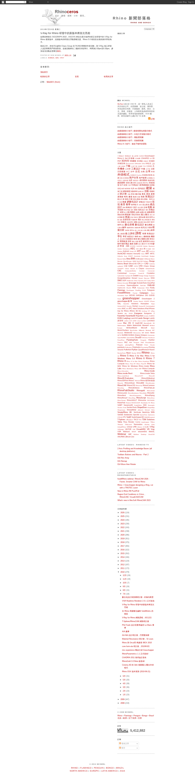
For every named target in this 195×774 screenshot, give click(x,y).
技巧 (121, 185)
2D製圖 (131, 158)
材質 (125, 185)
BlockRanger (127, 261)
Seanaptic (151, 405)
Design (141, 276)
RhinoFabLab (149, 388)
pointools (121, 347)
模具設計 (144, 227)
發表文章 (125, 743)
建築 (149, 188)
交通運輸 (150, 178)
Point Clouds (149, 345)
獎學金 (132, 230)
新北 (151, 215)
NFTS (119, 335)
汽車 (129, 185)
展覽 (153, 194)
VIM (134, 429)
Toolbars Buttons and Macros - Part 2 (132, 454)
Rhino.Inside (149, 371)
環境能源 (123, 241)
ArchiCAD (121, 254)
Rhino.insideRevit (123, 376)
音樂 (129, 194)
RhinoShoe (151, 398)
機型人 (141, 236)
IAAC (124, 308)
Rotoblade (144, 403)
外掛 (153, 171)
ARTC (152, 254)
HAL (119, 304)
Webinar (121, 434)
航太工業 (120, 199)
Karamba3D (130, 316)
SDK (145, 405)
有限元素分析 (131, 183)
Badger (152, 256)
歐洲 (125, 718)
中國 (143, 169)
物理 (122, 188)
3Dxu (143, 163)
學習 (125, 236)
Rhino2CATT (139, 376)
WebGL (152, 431)
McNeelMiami (131, 328)
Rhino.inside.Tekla (147, 373)
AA (148, 244)
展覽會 (120, 197)
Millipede (141, 330)
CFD (140, 266)
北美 (119, 718)
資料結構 (141, 217)
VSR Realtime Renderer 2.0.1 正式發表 (138, 601)
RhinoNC (151, 393)
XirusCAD (151, 434)
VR (148, 429)
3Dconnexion (129, 163)
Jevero (120, 313)
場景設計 (141, 210)
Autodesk (137, 256)
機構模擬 (146, 236)
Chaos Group (149, 266)
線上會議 (121, 234)
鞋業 (144, 234)
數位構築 (149, 225)
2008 (122, 703)
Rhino (146, 352)
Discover (146, 278)
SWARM (147, 417)
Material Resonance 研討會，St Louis (137, 639)
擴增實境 (146, 241)
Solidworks (128, 415)
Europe (94, 771)
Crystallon (151, 273)
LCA (130, 321)
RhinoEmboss (133, 388)
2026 (122, 512)
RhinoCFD (131, 385)
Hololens (134, 304)
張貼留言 (44, 72)
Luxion (119, 323)
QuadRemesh (143, 350)
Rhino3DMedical (148, 378)
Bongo (152, 261)
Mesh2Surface (123, 330)
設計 (135, 207)
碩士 (132, 222)
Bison (153, 259)
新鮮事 (121, 217)
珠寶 (143, 197)
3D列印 (125, 161)
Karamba (121, 316)
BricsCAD (133, 264)
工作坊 (149, 166)
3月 (124, 687)
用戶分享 (133, 177)
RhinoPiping (150, 395)
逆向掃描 (136, 199)
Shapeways (121, 410)
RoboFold (121, 403)
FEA (134, 288)
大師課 (140, 166)
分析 (153, 169)
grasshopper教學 (124, 301)
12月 (125, 575)
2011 (122, 568)
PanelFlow (120, 340)
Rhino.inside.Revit (124, 373)
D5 (131, 276)
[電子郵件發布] (74, 55)
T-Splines (121, 419)
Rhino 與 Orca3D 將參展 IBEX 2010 (137, 643)
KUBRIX (152, 316)
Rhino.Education (122, 371)
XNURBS (121, 437)
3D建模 (133, 161)
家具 (144, 194)
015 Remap (122, 461)
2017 (122, 546)
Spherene (151, 415)
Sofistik (120, 415)
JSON (130, 313)
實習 (118, 222)
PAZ (125, 342)
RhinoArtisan (130, 383)
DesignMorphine (123, 278)
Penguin (136, 342)
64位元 (148, 163)
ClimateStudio (150, 268)
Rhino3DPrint (122, 380)
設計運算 (140, 207)
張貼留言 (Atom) (53, 82)
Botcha (120, 264)
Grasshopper (149, 156)
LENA (134, 321)
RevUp (134, 353)
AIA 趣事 (125, 631)
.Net (126, 158)
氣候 (135, 197)
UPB (134, 427)
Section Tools (121, 407)
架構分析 (141, 191)
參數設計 (142, 202)
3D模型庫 (121, 163)
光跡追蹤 (125, 180)
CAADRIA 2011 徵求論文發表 (134, 657)
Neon (152, 333)
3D (151, 158)
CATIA (136, 266)
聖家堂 (136, 217)
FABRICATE (121, 288)
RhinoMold (142, 393)
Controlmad (122, 273)
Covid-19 (141, 273)
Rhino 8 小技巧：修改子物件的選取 (132, 144)
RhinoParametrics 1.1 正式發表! (135, 654)
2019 (122, 538)
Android (126, 251)
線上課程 (135, 156)
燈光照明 (123, 239)
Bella (124, 259)
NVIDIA (131, 335)
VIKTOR (128, 429)
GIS (146, 295)
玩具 (132, 188)
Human (135, 306)
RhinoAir (120, 383)
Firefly (152, 288)
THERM (137, 422)
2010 (122, 572)
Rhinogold (141, 390)
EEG (153, 280)
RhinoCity (139, 385)
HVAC (119, 308)
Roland (128, 403)
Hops (153, 304)
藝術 (131, 244)
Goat (119, 299)
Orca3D (138, 337)
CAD (146, 264)
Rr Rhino (151, 403)
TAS (140, 419)
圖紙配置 (148, 220)
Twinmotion (138, 424)
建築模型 (126, 191)
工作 (144, 166)
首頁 (77, 76)
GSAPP (146, 301)
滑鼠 (131, 217)
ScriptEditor (138, 405)
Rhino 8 (121, 361)
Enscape (132, 283)
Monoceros (137, 333)
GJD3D (141, 156)
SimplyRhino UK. (124, 412)
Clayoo (141, 268)
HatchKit (126, 304)
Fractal (135, 293)
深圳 (140, 205)
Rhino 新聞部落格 (132, 18)
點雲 (140, 241)
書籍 (130, 197)
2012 (122, 564)
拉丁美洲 (132, 718)
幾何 (147, 210)
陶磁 (128, 210)
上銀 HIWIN (121, 166)
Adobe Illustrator (149, 246)
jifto (126, 313)
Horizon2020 (121, 306)
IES (127, 308)
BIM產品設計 (139, 259)
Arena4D (136, 254)
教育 (122, 204)
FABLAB (151, 285)
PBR (130, 342)
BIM (133, 258)
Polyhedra (136, 347)
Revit (128, 353)
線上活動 (144, 230)
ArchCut (152, 251)
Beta (128, 259)
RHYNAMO (151, 400)
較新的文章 (45, 76)
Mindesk (148, 330)
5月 (124, 680)
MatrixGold (137, 325)
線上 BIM (137, 230)
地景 (130, 180)
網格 (135, 222)
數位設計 (139, 224)
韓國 (136, 241)
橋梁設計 (130, 236)
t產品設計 (129, 419)
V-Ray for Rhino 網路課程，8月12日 (137, 618)
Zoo (132, 437)
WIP (129, 434)
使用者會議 (144, 185)
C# (138, 264)
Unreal (129, 427)
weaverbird (142, 431)
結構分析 (143, 212)
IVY (149, 311)
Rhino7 (131, 380)
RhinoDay (120, 388)
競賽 (136, 244)
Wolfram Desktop (139, 434)
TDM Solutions (148, 419)
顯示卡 (144, 244)
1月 (124, 695)
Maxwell (145, 325)
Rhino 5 (124, 355)
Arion (143, 254)
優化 (139, 239)
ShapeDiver (142, 407)
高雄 (120, 202)
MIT (153, 330)
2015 (122, 553)
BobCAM (140, 261)
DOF (124, 280)
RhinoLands (122, 393)
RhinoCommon (149, 385)
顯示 (139, 244)
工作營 (128, 169)
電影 (139, 220)
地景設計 (136, 180)
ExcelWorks (121, 285)
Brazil (126, 264)
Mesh (153, 328)
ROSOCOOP (135, 403)
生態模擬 (126, 178)
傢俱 (136, 210)
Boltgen (146, 261)
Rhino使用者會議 (147, 380)
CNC (119, 271)
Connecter (151, 271)
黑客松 (137, 215)
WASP (134, 431)
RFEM (139, 353)
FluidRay (138, 290)
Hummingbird (150, 306)
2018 (122, 542)
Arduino (129, 254)
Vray (62, 58)
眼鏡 (124, 207)
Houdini (129, 306)
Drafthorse (130, 280)
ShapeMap (151, 407)
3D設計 (145, 161)
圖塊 (153, 220)
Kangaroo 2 (149, 313)
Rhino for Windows (130, 366)
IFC (130, 308)
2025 (122, 516)
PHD (142, 342)
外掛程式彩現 (147, 175)
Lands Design (143, 318)
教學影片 (134, 205)
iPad (147, 308)
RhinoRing (131, 398)
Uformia (146, 424)
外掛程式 (51, 58)
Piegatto (120, 345)
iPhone (152, 308)
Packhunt (151, 337)
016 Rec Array (123, 458)
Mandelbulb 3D (149, 323)
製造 (145, 222)
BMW (134, 261)
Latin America (109, 771)
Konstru (146, 316)
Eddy (149, 280)
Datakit (135, 276)
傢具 (132, 210)
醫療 (123, 244)
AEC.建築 (139, 249)
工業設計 (120, 156)
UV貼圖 (146, 427)
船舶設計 (129, 207)
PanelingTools (132, 340)
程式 (125, 212)
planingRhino (129, 345)
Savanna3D (128, 405)
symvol (152, 417)
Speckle (136, 415)
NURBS (125, 335)
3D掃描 (140, 161)
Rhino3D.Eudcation (125, 378)
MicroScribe (133, 330)
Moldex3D (128, 333)
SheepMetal (131, 410)
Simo (153, 410)
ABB (127, 246)
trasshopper (145, 422)
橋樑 (136, 236)
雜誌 (127, 244)
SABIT (119, 405)
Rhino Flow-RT (141, 364)
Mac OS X (128, 323)
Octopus (144, 335)
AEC (132, 248)
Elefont (119, 283)
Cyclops (127, 276)
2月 (124, 691)
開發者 (128, 215)
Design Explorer (149, 276)
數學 (124, 227)
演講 (128, 222)
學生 (119, 236)
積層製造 (129, 239)
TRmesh (120, 424)
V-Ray (152, 427)
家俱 (148, 194)
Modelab (120, 333)
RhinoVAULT (132, 400)
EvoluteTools (142, 283)
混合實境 (145, 205)
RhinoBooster (150, 383)
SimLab (147, 410)
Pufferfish (127, 350)
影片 (149, 222)
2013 (122, 561)
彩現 (57, 58)
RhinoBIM (140, 383)
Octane (137, 335)
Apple (143, 251)
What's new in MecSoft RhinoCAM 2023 (133, 500)
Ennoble (125, 283)
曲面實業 (121, 183)
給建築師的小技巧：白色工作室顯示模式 (134, 134)
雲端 (133, 215)
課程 (138, 233)
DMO (119, 280)
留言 (123, 748)
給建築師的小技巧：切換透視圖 (130, 140)
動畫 (124, 202)
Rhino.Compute (148, 368)
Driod (135, 280)
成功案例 (143, 180)
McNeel (120, 104)
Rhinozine (142, 400)
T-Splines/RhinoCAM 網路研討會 (135, 621)
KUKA (120, 318)
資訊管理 (149, 217)
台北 (137, 171)
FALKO (128, 288)
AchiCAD (139, 246)
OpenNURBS (121, 337)
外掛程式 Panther (136, 175)
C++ (142, 264)
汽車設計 (135, 185)
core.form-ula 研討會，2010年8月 (136, 646)
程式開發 (131, 212)
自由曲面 (139, 183)
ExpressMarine (132, 285)
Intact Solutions (139, 308)
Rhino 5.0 (130, 358)
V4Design (120, 429)
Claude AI (133, 268)
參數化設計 (132, 202)
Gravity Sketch (138, 301)
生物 (121, 178)
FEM (147, 288)
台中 (132, 171)
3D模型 (152, 161)
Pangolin (143, 340)
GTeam (152, 301)
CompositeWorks (130, 271)
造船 (150, 207)
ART (147, 254)
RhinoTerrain (121, 400)
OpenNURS (130, 337)
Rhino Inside (144, 366)
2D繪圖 (137, 158)
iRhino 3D (134, 311)
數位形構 (129, 224)
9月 (124, 586)
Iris (140, 311)
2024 (122, 520)
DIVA (153, 278)
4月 (124, 683)
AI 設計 (149, 249)
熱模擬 (127, 230)
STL (124, 417)
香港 (133, 194)
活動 (146, 191)
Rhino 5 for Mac (136, 356)
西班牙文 (146, 183)
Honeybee (145, 304)
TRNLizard (128, 424)
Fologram (151, 290)
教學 (128, 204)
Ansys (132, 251)
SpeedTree (143, 415)
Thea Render (128, 422)
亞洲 (140, 718)
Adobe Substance (123, 249)
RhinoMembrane (133, 393)
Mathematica (121, 325)
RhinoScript (141, 398)
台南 (143, 171)
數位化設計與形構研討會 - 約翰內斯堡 (137, 597)
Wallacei (126, 431)
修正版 (138, 194)
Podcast (139, 345)
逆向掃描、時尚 (146, 199)
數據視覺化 (130, 227)
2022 (122, 527)
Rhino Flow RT (130, 364)
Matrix (129, 325)
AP (135, 251)
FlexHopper (130, 290)
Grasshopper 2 (148, 299)
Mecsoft (144, 328)
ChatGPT (120, 268)
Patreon (120, 342)
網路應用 (141, 222)
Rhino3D (152, 376)
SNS (153, 412)
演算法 (123, 222)
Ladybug (126, 318)
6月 (124, 676)
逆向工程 (128, 199)
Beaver (119, 259)
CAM (130, 266)
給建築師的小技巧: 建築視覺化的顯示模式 (134, 131)
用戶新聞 (142, 178)
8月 (124, 590)
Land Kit (134, 318)
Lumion (143, 321)
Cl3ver (127, 268)
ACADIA (132, 246)
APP (139, 251)
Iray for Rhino (123, 311)
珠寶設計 (128, 156)
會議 (127, 217)
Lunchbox (151, 321)
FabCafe (143, 285)
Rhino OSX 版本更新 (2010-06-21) (136, 671)
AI (144, 249)
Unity (153, 424)
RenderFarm (121, 353)
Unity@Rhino (121, 427)
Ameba (119, 251)
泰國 (138, 197)
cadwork (120, 266)
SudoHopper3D (138, 417)
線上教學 (151, 230)
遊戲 (120, 220)
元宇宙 (148, 169)
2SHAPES (145, 158)
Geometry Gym (122, 295)
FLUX (144, 290)
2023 (122, 524)
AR (147, 251)
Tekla (119, 422)
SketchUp (146, 412)
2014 (122, 557)
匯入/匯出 (145, 215)
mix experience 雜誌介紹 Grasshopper (138, 650)
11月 (125, 579)
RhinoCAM (121, 385)
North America (79, 771)
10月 (125, 583)
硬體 (122, 212)
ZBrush (128, 437)
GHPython (140, 295)
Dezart (140, 278)
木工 (128, 171)
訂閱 (152, 119)
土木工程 (134, 166)
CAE (125, 266)
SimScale (137, 412)
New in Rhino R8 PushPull (128, 491)
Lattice (126, 321)
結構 (137, 212)
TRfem (152, 422)
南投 (136, 188)
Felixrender (141, 288)
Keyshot (139, 316)
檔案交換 (145, 239)
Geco (153, 293)
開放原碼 (120, 215)
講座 (133, 241)
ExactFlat (151, 283)
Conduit (141, 271)
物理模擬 (127, 188)
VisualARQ (140, 429)
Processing (144, 347)
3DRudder (138, 163)
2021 (122, 531)
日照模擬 (121, 171)
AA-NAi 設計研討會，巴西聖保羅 (135, 635)
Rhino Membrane (128, 368)
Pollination (128, 347)
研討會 (123, 194)
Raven (152, 350)
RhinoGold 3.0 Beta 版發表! (133, 661)
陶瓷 (125, 210)
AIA (153, 249)
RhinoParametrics (135, 395)
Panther (151, 340)
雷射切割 (127, 220)
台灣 (147, 171)
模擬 (150, 227)
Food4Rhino (123, 293)
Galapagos (144, 293)
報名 (59, 51)
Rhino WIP (138, 368)
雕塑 (135, 239)
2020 (122, 535)
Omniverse (151, 335)
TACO (136, 419)
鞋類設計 (151, 234)
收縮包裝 (151, 180)
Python (134, 350)
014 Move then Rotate (126, 464)
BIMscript (147, 259)
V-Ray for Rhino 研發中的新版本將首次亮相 (65, 33)
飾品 (143, 220)
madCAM (138, 323)
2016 (122, 550)
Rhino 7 (150, 358)
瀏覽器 (152, 241)
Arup (125, 256)
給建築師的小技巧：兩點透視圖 (130, 137)
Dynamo (141, 280)
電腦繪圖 (134, 220)
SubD (128, 417)
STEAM (119, 417)
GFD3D (132, 295)
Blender (120, 261)
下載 (128, 166)
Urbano (139, 427)
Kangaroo (138, 313)
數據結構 (137, 227)
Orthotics (145, 337)
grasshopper (131, 298)
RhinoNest (121, 395)
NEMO (147, 333)
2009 (122, 699)
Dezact (134, 278)
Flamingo (121, 290)
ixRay (153, 311)
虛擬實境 (151, 212)
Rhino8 (137, 380)
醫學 (119, 244)
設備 (145, 207)
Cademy (152, 264)
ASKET (130, 256)
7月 (124, 594)
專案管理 (149, 202)
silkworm (140, 410)
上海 (153, 163)
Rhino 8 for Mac (132, 361)
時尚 (126, 197)
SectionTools (132, 407)
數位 (122, 225)
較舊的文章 (108, 76)
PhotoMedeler (150, 342)
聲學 (129, 241)
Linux (139, 321)
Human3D (142, 306)
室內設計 (141, 188)
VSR (119, 431)
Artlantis (120, 256)
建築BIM (134, 191)
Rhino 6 (120, 158)
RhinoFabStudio (125, 390)
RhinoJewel (151, 390)
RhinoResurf (122, 398)
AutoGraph (145, 256)
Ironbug (144, 311)
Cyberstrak (120, 276)
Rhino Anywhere (143, 361)
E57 (145, 280)
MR (143, 333)
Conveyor (132, 273)
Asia (122, 771)
